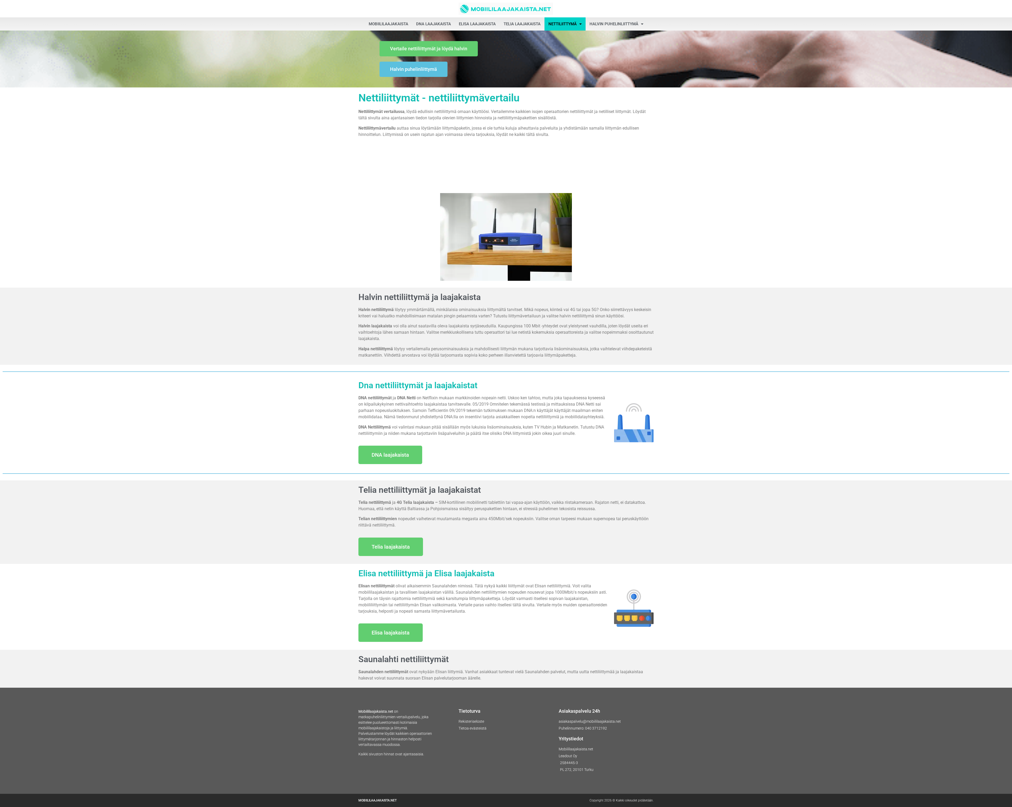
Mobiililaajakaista (388, 24)
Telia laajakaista (522, 24)
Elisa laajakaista (477, 24)
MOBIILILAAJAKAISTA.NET (377, 800)
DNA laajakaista (433, 24)
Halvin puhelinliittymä (614, 24)
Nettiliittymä (562, 24)
